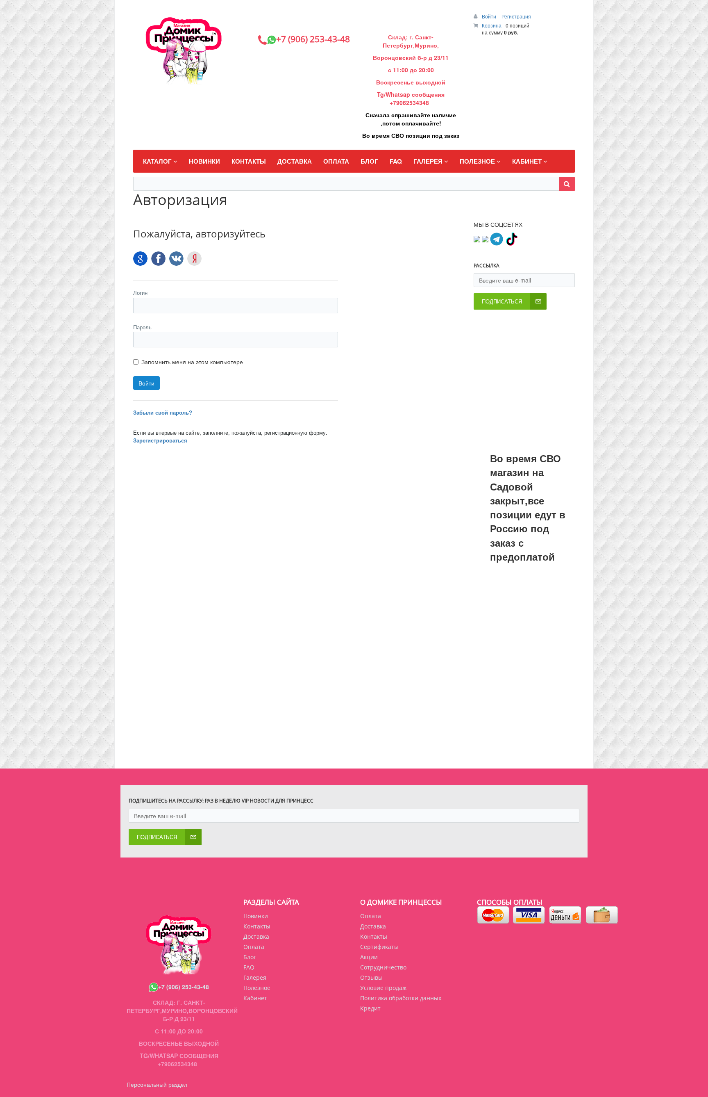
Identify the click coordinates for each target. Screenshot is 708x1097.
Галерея (254, 977)
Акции (369, 957)
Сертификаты (379, 947)
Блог (249, 957)
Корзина (492, 25)
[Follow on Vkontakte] (477, 238)
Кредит (370, 1008)
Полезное (256, 988)
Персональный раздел (157, 1084)
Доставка (373, 926)
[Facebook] (158, 258)
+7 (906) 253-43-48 (183, 987)
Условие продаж (383, 988)
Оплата (370, 916)
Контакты (373, 936)
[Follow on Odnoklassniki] (485, 238)
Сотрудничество (383, 967)
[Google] (140, 258)
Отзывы (371, 977)
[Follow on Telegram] (496, 238)
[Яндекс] (194, 258)
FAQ (248, 967)
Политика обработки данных (400, 998)
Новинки (255, 916)
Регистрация (516, 16)
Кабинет (255, 998)
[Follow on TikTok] (511, 238)
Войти (489, 16)
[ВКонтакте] (176, 258)
